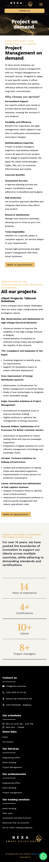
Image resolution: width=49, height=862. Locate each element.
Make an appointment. (20, 264)
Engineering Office (11, 758)
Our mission (8, 742)
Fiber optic (7, 813)
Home (5, 737)
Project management (12, 793)
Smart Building (9, 762)
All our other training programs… (18, 828)
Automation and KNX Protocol (16, 818)
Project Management (12, 767)
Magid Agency (37, 854)
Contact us (24, 10)
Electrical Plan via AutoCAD (15, 823)
